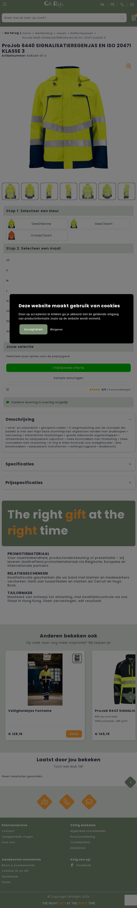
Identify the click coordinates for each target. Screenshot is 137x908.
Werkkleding (44, 33)
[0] (132, 18)
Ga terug (11, 33)
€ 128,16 (15, 734)
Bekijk (74, 734)
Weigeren (56, 329)
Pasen (6, 882)
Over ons (8, 842)
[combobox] (60, 17)
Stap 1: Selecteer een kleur (32, 210)
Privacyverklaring (82, 836)
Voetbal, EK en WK (15, 871)
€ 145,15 (102, 734)
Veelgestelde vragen (17, 836)
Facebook (83, 865)
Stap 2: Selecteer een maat (33, 248)
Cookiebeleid (80, 842)
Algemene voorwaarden (88, 831)
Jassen (61, 33)
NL (103, 4)
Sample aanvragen (68, 378)
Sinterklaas (10, 876)
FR (113, 4)
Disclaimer (78, 848)
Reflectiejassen (81, 33)
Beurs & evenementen (18, 865)
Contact (8, 831)
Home (26, 33)
